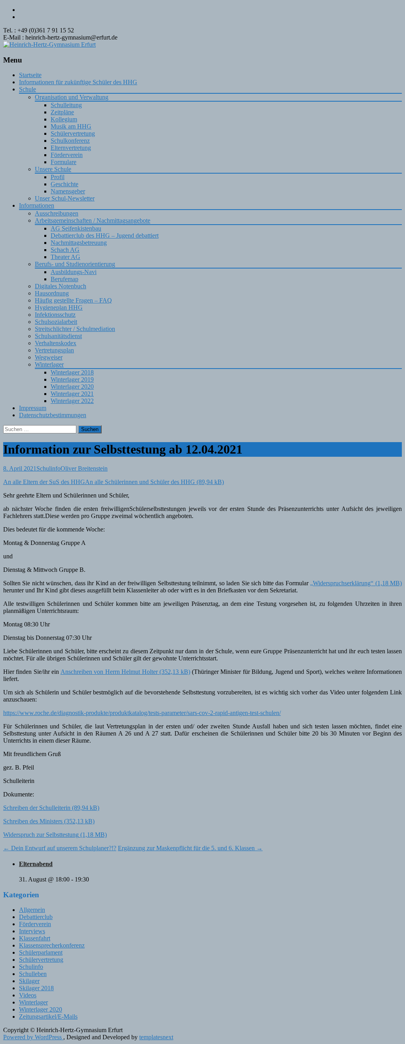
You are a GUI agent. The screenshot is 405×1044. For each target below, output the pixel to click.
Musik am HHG (71, 126)
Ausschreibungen (56, 213)
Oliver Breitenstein (84, 468)
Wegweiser (48, 357)
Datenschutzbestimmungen (52, 415)
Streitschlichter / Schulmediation (75, 328)
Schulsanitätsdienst (58, 336)
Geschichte (64, 184)
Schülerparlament (40, 952)
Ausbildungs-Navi (74, 272)
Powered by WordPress (33, 1037)
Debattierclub (36, 917)
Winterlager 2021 (72, 393)
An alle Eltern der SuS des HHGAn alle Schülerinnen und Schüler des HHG (99, 481)
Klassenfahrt (34, 938)
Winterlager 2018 (72, 372)
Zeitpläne (62, 112)
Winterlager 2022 (72, 400)
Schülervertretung (73, 133)
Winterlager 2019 (72, 379)
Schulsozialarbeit (56, 321)
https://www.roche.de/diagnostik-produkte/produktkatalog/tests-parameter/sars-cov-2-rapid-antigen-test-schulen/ (142, 712)
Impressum (32, 408)
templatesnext (156, 1037)
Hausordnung (52, 293)
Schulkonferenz (70, 140)
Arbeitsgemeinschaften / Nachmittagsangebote (92, 220)
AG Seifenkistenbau (76, 228)
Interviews (32, 931)
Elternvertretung (71, 147)
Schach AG (65, 249)
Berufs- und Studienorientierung (75, 264)
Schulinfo (48, 468)
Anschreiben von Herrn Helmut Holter (109, 671)
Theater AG (65, 256)
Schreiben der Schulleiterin (36, 807)
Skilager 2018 (36, 988)
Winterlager (49, 364)
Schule (27, 89)
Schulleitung (66, 105)
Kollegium (64, 119)
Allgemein (32, 909)
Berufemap (64, 279)
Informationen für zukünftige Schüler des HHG (78, 82)
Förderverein (67, 154)
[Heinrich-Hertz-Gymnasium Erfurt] (49, 44)
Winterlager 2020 (72, 386)
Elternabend (36, 864)
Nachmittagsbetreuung (79, 242)
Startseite (30, 75)
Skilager (29, 981)
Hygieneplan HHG (59, 307)
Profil (57, 177)
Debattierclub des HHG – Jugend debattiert (105, 235)
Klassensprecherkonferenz (52, 945)
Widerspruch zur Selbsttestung (41, 834)
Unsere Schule (53, 169)
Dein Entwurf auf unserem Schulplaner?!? (59, 848)
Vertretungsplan (54, 350)
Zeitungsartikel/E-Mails (48, 1016)
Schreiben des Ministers (32, 821)
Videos (27, 995)
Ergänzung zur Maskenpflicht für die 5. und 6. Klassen (190, 848)
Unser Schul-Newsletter (65, 198)
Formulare (63, 162)
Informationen (36, 205)
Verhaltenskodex (55, 343)
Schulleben (33, 973)
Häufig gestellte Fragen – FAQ (73, 300)
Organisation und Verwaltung (71, 97)
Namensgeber (68, 191)
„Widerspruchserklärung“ (341, 583)
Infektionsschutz (55, 314)
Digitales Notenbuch (60, 286)
